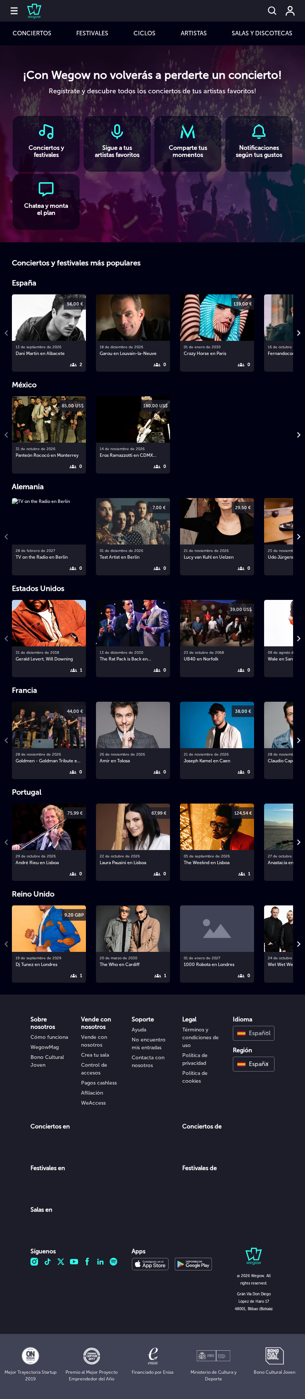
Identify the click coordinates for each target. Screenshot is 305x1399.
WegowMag (44, 1047)
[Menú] (14, 11)
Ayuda (139, 1030)
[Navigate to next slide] (298, 333)
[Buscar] (272, 11)
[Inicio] (30, 11)
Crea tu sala (95, 1055)
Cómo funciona (49, 1037)
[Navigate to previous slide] (6, 333)
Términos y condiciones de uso (200, 1038)
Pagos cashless (99, 1083)
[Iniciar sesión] (290, 11)
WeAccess (93, 1103)
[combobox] (253, 1033)
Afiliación (92, 1093)
